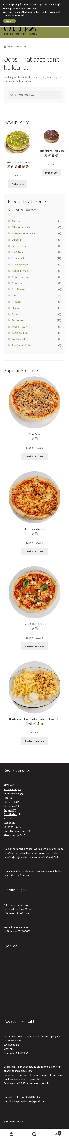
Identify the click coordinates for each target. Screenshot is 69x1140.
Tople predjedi (20, 332)
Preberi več (18, 183)
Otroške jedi (18, 289)
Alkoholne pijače (21, 227)
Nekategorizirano (21, 276)
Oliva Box (17, 283)
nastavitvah (19, 15)
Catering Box (19, 245)
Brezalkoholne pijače (23, 233)
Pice (14, 295)
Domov (10, 46)
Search (34, 1134)
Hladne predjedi (20, 264)
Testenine (17, 320)
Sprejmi (9, 21)
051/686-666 (33, 1097)
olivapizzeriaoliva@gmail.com (28, 1101)
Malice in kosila (20, 270)
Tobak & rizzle (20, 326)
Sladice (16, 308)
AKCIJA (16, 221)
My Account (11, 1134)
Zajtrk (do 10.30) (21, 345)
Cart (53, 1131)
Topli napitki (19, 339)
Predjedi (16, 301)
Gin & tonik (18, 252)
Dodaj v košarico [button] (34, 740)
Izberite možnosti (35, 456)
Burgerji (16, 239)
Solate (15, 314)
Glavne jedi (18, 258)
